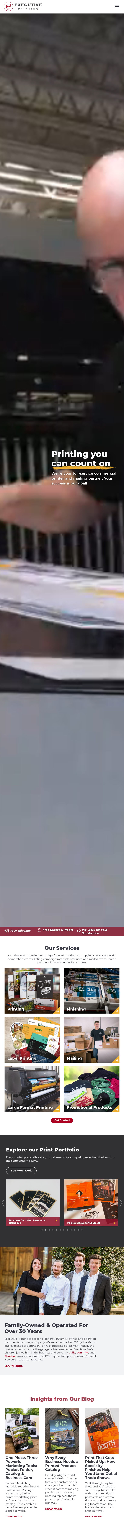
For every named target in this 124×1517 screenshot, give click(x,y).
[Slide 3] (49, 1230)
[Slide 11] (78, 1230)
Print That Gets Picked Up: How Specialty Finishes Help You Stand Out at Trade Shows (101, 1468)
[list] (62, 1202)
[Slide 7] (64, 1230)
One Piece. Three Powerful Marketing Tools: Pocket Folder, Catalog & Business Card (21, 1468)
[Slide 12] (82, 1230)
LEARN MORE (14, 1365)
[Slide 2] (45, 1230)
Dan (79, 1352)
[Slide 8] (67, 1230)
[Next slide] (120, 1202)
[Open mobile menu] (117, 6)
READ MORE (53, 1508)
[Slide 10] (75, 1230)
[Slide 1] (42, 1230)
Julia (72, 1352)
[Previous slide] (3, 1202)
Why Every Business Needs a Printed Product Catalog (61, 1464)
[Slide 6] (60, 1230)
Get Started (62, 1120)
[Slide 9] (71, 1230)
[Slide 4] (53, 1230)
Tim (85, 1352)
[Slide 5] (56, 1230)
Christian (10, 1356)
